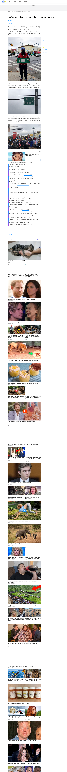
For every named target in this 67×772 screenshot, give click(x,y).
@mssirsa (11, 200)
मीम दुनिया (25, 1)
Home (9, 11)
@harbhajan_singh (16, 198)
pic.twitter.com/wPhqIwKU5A (19, 200)
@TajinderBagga (36, 198)
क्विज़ (20, 1)
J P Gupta (10, 20)
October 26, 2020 (27, 187)
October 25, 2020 (28, 174)
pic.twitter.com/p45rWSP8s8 (32, 215)
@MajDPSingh (29, 198)
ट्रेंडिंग (9, 1)
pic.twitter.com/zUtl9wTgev (14, 207)
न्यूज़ (12, 11)
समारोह (28, 85)
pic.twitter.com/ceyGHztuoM (23, 222)
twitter (9, 81)
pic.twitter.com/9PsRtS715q (23, 172)
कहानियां (15, 1)
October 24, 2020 (26, 217)
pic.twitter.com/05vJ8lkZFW (23, 184)
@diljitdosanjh (23, 198)
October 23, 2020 (25, 209)
